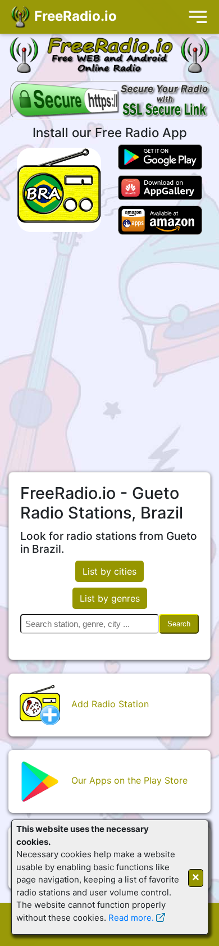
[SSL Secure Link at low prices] (111, 101)
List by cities (109, 571)
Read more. (131, 917)
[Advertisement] (109, 353)
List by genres (110, 598)
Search (178, 624)
